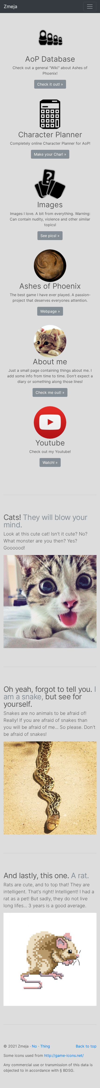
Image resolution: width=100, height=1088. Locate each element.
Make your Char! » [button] (50, 154)
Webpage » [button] (50, 311)
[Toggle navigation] (89, 6)
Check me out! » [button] (50, 392)
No (34, 1046)
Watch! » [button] (50, 462)
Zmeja (10, 6)
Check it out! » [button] (50, 84)
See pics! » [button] (50, 235)
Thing (45, 1046)
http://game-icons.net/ (64, 1055)
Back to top (86, 1046)
